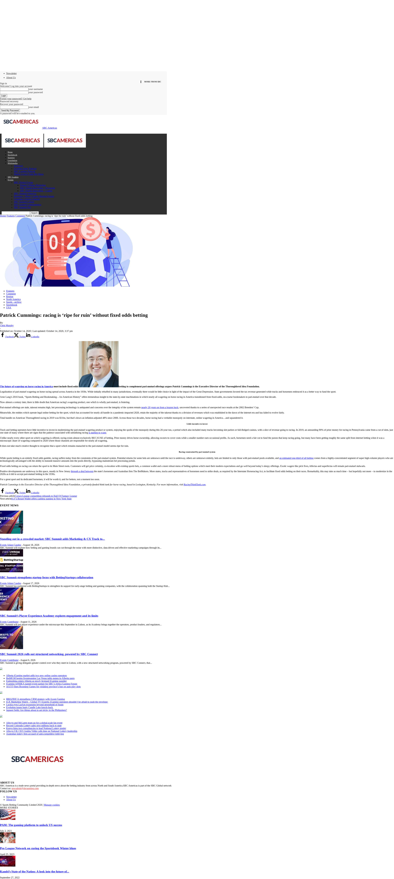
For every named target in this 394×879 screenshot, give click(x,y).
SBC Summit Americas (25, 193)
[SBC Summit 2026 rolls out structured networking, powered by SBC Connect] (11, 648)
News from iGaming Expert (29, 692)
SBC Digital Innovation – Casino (36, 190)
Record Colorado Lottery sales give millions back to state (34, 725)
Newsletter (11, 73)
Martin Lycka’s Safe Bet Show (29, 174)
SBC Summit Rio (22, 207)
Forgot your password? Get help (15, 98)
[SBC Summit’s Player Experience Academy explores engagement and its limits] (11, 609)
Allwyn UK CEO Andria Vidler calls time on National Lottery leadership (41, 731)
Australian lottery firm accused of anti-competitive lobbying (35, 734)
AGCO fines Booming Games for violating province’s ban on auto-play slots (43, 686)
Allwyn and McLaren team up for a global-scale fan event (34, 722)
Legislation (12, 160)
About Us (11, 77)
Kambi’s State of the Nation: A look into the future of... (34, 871)
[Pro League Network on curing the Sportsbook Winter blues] (7, 842)
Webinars (18, 165)
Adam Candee (14, 545)
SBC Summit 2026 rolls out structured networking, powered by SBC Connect (49, 654)
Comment (20, 216)
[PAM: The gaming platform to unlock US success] (7, 819)
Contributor (12, 621)
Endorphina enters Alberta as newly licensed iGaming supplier (36, 681)
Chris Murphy (7, 325)
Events (10, 180)
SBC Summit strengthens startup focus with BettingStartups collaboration (46, 577)
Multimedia (13, 163)
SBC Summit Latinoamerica (27, 204)
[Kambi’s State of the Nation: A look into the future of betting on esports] (7, 865)
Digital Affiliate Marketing (33, 185)
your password (35, 92)
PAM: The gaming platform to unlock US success (31, 825)
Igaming (11, 157)
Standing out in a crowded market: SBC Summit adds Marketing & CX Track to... (52, 539)
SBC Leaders (13, 177)
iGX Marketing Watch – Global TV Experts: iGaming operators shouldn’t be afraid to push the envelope (57, 702)
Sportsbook (12, 155)
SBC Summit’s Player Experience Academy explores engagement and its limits (49, 615)
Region (9, 296)
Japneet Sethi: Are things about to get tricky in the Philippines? (36, 710)
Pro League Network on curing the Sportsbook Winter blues (38, 848)
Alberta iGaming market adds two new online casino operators (36, 675)
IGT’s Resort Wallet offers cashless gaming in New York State (41, 498)
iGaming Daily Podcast (25, 168)
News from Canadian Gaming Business (38, 669)
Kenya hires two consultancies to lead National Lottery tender (36, 728)
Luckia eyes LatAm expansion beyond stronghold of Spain (34, 704)
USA (8, 307)
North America (13, 299)
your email (33, 107)
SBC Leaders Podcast (24, 171)
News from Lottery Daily (28, 716)
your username (35, 89)
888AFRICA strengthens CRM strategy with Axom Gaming (35, 699)
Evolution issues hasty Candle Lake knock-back (29, 707)
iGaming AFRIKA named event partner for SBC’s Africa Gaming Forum (41, 684)
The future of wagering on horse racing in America (26, 386)
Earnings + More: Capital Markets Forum (34, 196)
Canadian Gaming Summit (27, 199)
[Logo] (23, 146)
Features (11, 216)
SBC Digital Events (23, 182)
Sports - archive (13, 302)
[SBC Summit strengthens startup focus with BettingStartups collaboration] (11, 571)
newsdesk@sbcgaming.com (25, 788)
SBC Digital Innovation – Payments (37, 188)
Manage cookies (52, 805)
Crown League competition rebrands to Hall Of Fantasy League (46, 496)
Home (10, 152)
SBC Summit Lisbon (24, 202)
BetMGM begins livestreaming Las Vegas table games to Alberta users (40, 678)
